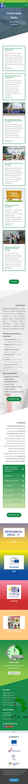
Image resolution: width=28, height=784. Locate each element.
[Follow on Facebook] (4, 727)
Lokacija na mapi (7, 718)
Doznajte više (14, 399)
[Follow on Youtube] (9, 727)
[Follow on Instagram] (6, 727)
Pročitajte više (8, 68)
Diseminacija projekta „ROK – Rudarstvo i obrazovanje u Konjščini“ (12, 248)
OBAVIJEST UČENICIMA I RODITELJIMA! (12, 205)
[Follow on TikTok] (12, 727)
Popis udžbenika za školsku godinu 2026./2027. (14, 163)
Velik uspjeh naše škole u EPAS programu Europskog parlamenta (13, 120)
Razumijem (14, 780)
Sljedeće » (22, 273)
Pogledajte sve (14, 673)
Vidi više (14, 281)
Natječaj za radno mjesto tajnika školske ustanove (13, 49)
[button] (2, 6)
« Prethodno (6, 273)
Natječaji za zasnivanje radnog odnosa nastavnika (13, 76)
